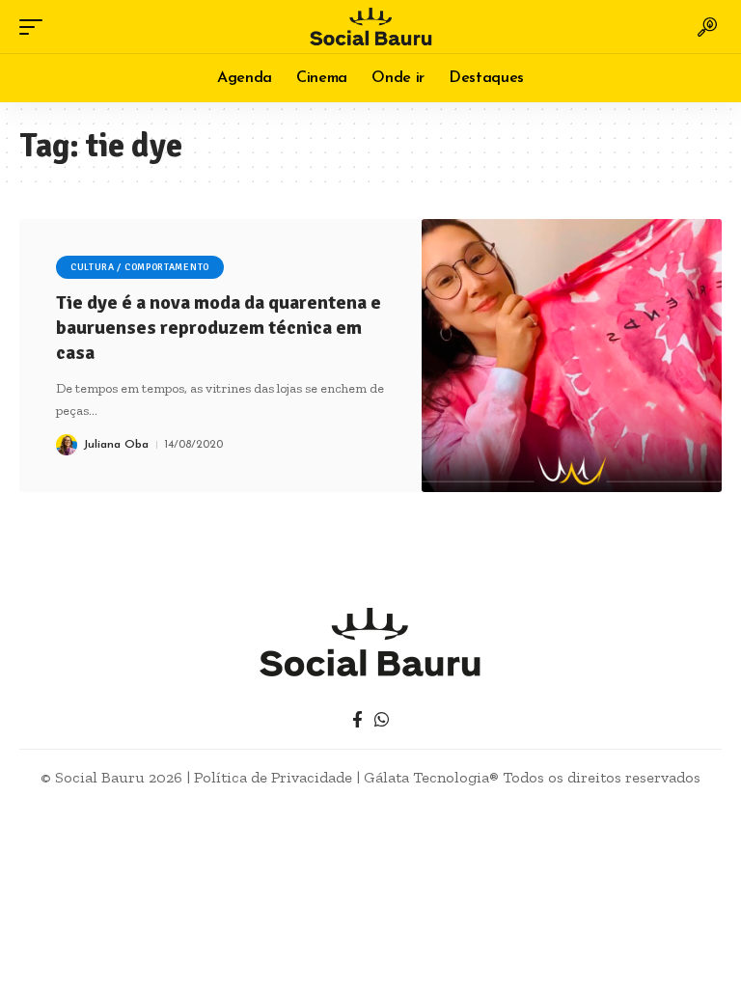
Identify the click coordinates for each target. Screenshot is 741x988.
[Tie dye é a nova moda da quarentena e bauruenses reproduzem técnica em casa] (572, 355)
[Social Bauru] (370, 26)
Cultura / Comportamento (139, 267)
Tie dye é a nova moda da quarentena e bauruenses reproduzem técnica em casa (218, 327)
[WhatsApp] (382, 720)
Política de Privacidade (273, 777)
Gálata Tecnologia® (431, 777)
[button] (35, 27)
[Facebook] (357, 720)
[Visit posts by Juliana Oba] (66, 444)
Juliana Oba (116, 445)
